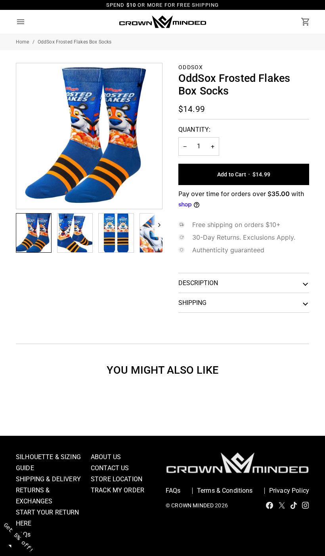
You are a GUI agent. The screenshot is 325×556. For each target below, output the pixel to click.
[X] (281, 505)
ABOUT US (106, 457)
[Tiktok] (294, 505)
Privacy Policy (289, 490)
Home (22, 42)
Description (198, 283)
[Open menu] (28, 22)
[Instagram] (305, 505)
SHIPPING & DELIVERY (48, 479)
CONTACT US (110, 468)
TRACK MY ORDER (117, 490)
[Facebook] (269, 505)
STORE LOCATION (116, 479)
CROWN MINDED (192, 505)
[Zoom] (89, 136)
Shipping (192, 302)
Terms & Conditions (225, 490)
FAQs (173, 490)
